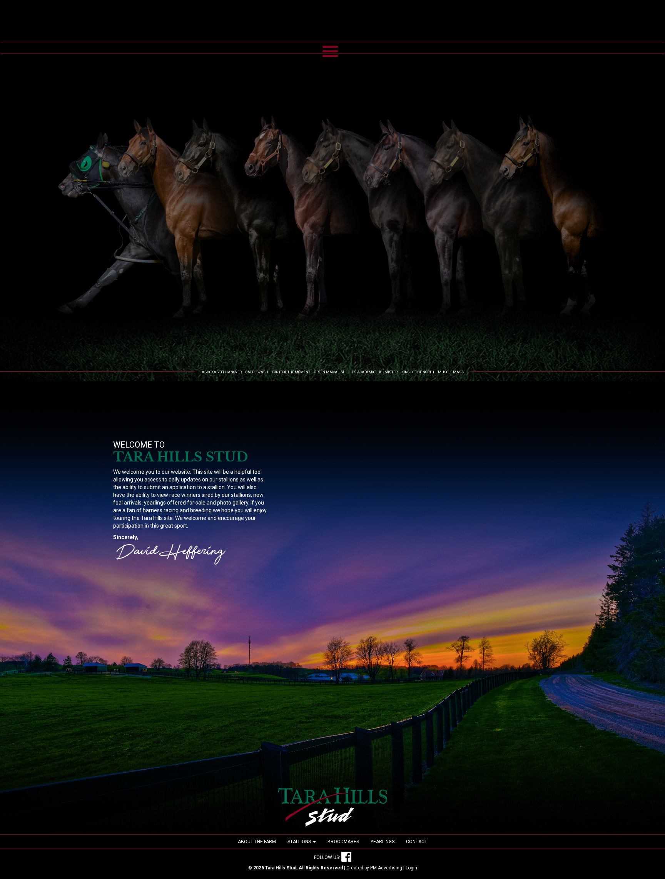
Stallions (299, 841)
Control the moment (291, 372)
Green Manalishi (330, 372)
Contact (416, 841)
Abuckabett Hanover (222, 372)
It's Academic (363, 372)
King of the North (417, 372)
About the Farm (257, 841)
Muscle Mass (451, 372)
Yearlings (382, 841)
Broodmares (343, 841)
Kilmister (388, 372)
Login (411, 868)
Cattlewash (257, 372)
